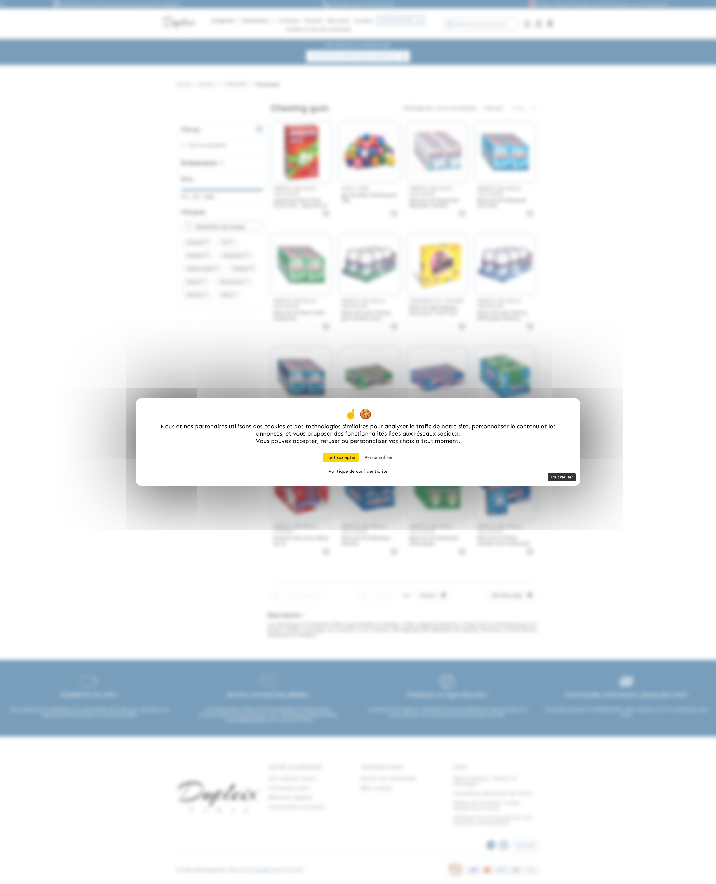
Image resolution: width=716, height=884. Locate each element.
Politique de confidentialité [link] (358, 471)
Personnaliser (378, 457)
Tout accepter (341, 457)
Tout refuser (561, 477)
